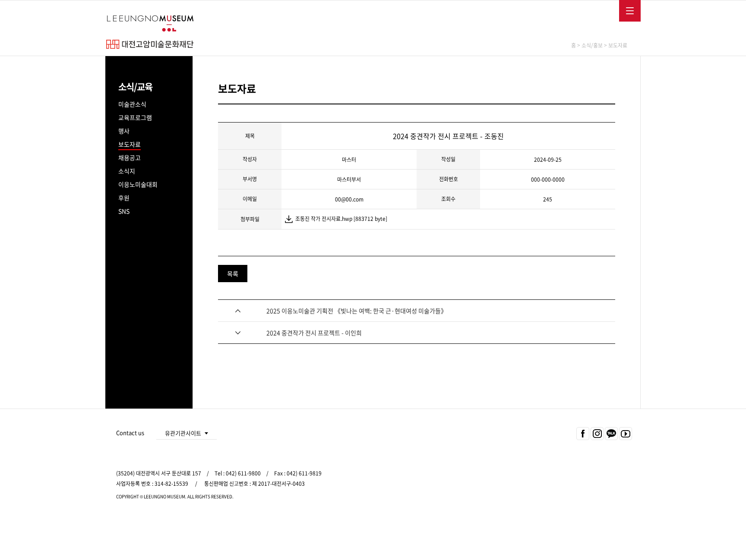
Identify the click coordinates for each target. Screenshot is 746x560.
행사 (124, 130)
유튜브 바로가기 (625, 434)
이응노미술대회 (138, 184)
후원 (124, 197)
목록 (232, 273)
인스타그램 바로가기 (596, 434)
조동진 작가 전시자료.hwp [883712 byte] (341, 219)
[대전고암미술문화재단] (149, 44)
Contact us (130, 432)
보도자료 (129, 144)
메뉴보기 (627, 9)
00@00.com (349, 199)
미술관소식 (132, 104)
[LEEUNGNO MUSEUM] (149, 23)
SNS (124, 211)
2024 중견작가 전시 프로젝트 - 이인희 (314, 332)
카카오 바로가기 (610, 434)
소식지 (126, 171)
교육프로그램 (135, 117)
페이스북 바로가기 (581, 434)
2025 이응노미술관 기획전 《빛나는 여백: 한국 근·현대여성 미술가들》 (356, 310)
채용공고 (129, 157)
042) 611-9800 (243, 473)
